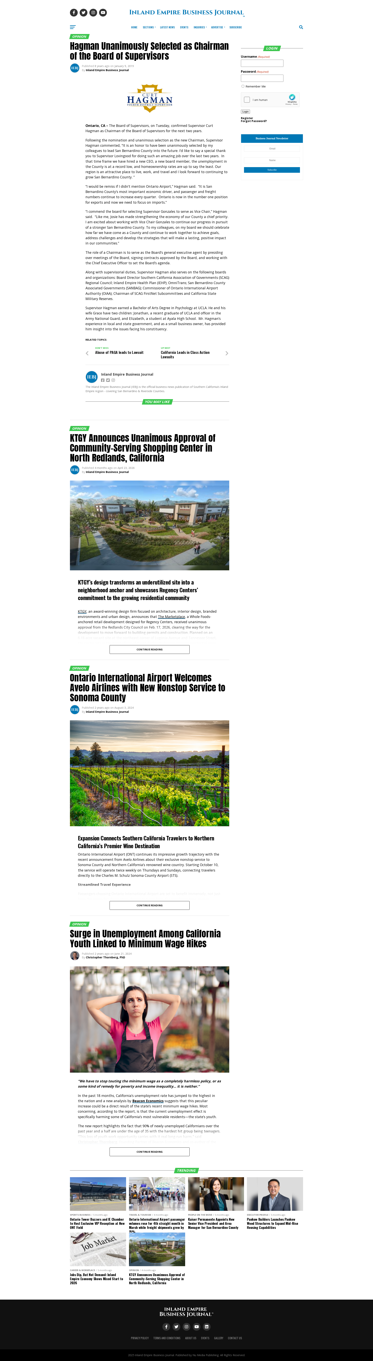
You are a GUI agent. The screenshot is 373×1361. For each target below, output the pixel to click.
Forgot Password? (254, 121)
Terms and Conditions (166, 1338)
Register (247, 118)
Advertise (217, 27)
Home (134, 27)
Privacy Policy (140, 1338)
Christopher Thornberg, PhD (105, 957)
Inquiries (199, 27)
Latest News (167, 27)
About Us (190, 1338)
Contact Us (235, 1338)
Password (254, 71)
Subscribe (235, 27)
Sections (148, 27)
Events (184, 27)
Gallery (218, 1338)
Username (255, 56)
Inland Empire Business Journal (107, 70)
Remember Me (256, 86)
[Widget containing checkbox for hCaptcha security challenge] (270, 99)
